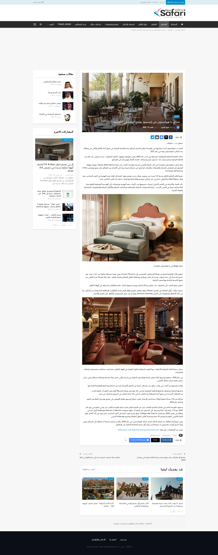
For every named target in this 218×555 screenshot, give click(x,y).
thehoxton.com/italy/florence (131, 429)
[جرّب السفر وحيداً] (67, 95)
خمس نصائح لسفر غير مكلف (49, 103)
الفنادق (164, 24)
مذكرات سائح (95, 24)
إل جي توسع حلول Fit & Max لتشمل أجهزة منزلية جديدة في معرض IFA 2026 (55, 168)
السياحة (174, 24)
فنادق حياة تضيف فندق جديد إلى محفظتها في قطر (100, 457)
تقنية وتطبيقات (112, 24)
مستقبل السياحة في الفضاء (50, 114)
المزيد (51, 24)
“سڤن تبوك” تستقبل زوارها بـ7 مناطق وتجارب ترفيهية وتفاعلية (48, 205)
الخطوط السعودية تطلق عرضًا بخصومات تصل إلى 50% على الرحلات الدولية (49, 193)
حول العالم (142, 24)
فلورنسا (175, 435)
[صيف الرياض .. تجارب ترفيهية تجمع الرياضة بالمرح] (67, 218)
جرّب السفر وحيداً (54, 92)
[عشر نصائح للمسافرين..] (67, 84)
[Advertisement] (109, 50)
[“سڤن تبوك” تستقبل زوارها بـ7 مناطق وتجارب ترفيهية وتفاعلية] (67, 207)
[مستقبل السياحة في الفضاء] (67, 117)
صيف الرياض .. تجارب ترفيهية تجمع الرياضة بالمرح (49, 216)
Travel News (64, 24)
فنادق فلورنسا (166, 435)
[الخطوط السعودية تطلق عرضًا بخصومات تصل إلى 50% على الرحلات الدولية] (67, 194)
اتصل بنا (155, 2)
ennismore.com (152, 429)
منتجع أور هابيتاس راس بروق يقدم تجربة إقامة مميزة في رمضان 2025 (161, 458)
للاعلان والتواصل (145, 2)
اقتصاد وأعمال (128, 24)
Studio (101, 547)
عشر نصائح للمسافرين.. (51, 81)
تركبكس (131, 523)
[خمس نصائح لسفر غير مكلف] (67, 106)
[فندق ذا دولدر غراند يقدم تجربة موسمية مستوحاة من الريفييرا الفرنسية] (167, 488)
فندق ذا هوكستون (155, 435)
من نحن (161, 2)
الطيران (154, 24)
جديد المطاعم (80, 24)
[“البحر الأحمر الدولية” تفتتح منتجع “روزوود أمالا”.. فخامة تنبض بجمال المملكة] (98, 488)
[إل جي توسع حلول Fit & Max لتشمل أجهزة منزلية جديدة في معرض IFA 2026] (54, 149)
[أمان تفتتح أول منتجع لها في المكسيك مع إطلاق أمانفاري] (132, 488)
